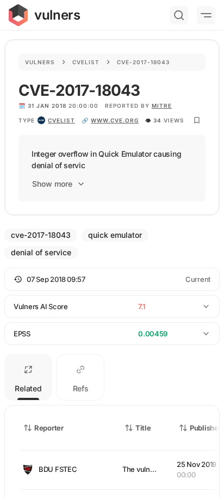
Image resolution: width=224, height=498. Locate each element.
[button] (112, 279)
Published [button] (206, 427)
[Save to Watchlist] (197, 120)
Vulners (40, 62)
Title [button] (143, 427)
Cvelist (85, 62)
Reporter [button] (49, 427)
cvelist (61, 120)
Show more (52, 183)
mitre (162, 105)
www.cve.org (115, 120)
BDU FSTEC (58, 469)
